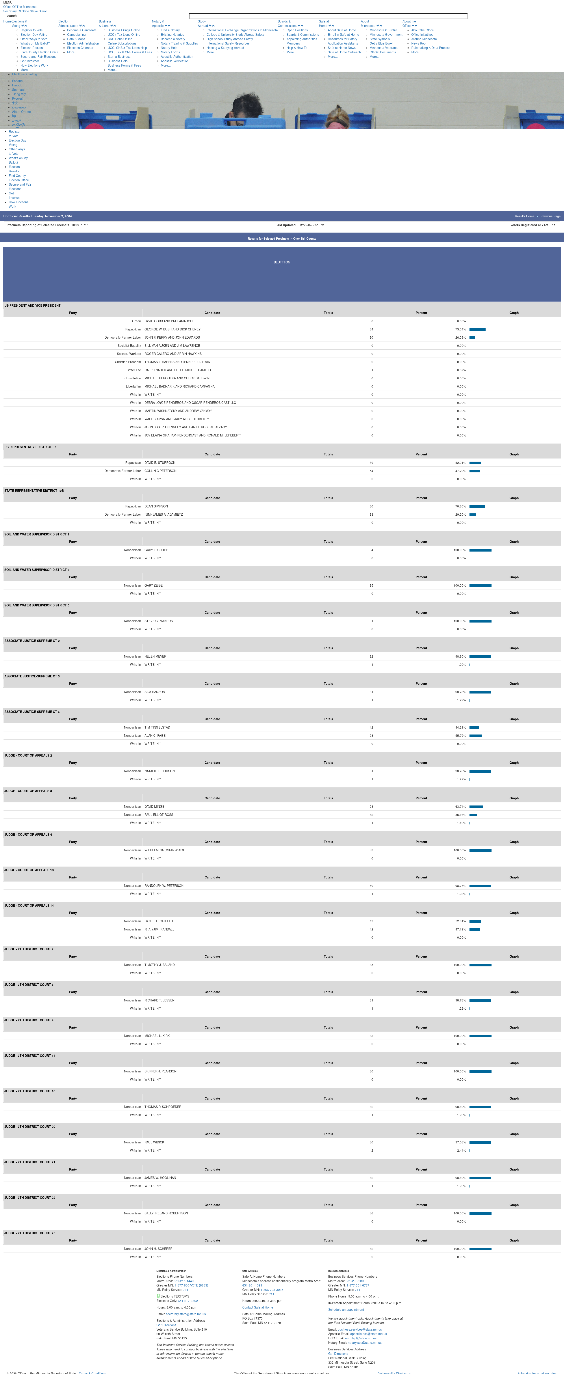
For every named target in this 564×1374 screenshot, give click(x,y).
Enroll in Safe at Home (343, 34)
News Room (419, 43)
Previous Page (550, 216)
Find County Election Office (39, 52)
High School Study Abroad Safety (230, 39)
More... (25, 69)
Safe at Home (324, 23)
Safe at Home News (342, 47)
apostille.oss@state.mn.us (368, 1333)
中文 (15, 103)
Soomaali (18, 89)
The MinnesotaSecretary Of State (25, 8)
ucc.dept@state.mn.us (360, 1338)
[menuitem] (35, 45)
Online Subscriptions (122, 43)
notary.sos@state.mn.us (364, 1342)
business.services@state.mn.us (359, 1329)
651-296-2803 (355, 1281)
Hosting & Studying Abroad (225, 47)
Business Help (118, 61)
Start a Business (119, 56)
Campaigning (76, 34)
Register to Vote (31, 30)
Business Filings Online (124, 30)
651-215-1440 (184, 1281)
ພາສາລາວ (19, 107)
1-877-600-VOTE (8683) (191, 1285)
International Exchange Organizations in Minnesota (242, 30)
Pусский (18, 98)
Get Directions (166, 1325)
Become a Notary (173, 39)
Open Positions (297, 30)
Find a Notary (170, 30)
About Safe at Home (342, 30)
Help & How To (297, 47)
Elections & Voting (19, 23)
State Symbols (380, 39)
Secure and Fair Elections (38, 56)
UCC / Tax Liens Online (124, 34)
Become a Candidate (81, 30)
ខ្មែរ (14, 116)
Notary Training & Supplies (179, 43)
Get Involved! (29, 61)
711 (185, 1289)
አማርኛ (16, 120)
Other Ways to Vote (33, 39)
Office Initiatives (422, 34)
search (12, 15)
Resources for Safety (342, 39)
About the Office (409, 23)
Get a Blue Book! (381, 43)
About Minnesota (368, 23)
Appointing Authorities (302, 39)
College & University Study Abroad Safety (235, 34)
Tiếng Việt (19, 94)
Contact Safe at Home (257, 1307)
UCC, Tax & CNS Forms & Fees (130, 52)
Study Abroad (203, 23)
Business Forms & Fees (124, 65)
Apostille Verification (175, 61)
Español (17, 80)
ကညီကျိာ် (18, 125)
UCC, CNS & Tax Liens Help (127, 47)
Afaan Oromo (21, 111)
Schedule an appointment (346, 1309)
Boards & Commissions (287, 23)
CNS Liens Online (120, 39)
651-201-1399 (252, 1285)
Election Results (31, 47)
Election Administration (68, 23)
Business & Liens (105, 23)
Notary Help (169, 47)
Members (293, 43)
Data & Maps (76, 39)
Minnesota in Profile (383, 30)
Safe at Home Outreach (344, 52)
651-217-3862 (188, 1300)
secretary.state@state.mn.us (185, 1314)
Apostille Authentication (177, 56)
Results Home (524, 216)
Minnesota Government (386, 34)
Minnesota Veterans (383, 47)
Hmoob (17, 85)
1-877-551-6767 (358, 1285)
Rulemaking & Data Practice (430, 47)
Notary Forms (170, 52)
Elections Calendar (80, 47)
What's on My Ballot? (35, 43)
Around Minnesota (424, 39)
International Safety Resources (228, 43)
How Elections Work (34, 65)
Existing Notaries (172, 34)
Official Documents (383, 52)
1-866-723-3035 (272, 1289)
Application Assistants (343, 43)
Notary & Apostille (158, 23)
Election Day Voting (33, 34)
